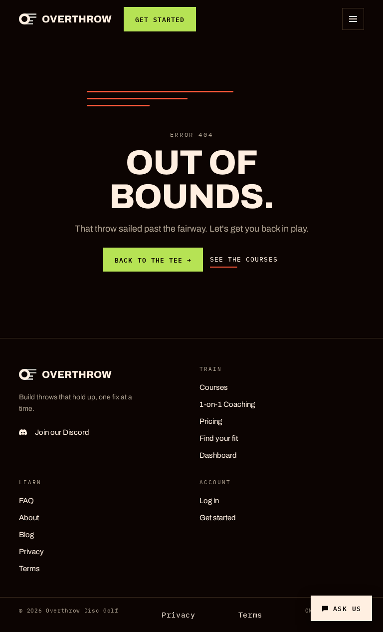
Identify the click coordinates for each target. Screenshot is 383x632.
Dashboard (218, 455)
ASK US (347, 608)
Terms (29, 568)
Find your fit (218, 438)
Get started (160, 19)
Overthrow (76, 18)
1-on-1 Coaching (227, 404)
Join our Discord (62, 432)
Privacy (31, 551)
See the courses (244, 259)
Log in (209, 500)
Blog (26, 534)
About (29, 517)
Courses (213, 387)
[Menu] (353, 19)
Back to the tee (153, 260)
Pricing (210, 421)
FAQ (26, 500)
